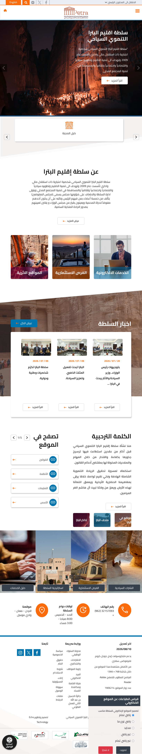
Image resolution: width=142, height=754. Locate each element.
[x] (39, 2)
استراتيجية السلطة (53, 587)
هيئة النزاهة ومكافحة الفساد (75, 687)
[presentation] (136, 137)
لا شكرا (105, 750)
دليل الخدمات (17, 587)
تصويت (123, 750)
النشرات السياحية (124, 587)
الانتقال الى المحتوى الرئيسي (122, 2)
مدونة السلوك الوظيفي (73, 652)
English (13, 2)
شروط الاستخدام (58, 670)
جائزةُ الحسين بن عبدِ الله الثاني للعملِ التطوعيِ (74, 701)
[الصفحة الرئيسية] (5, 10)
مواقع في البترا (125, 520)
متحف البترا (102, 520)
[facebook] (46, 2)
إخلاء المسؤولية (57, 680)
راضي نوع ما (124, 721)
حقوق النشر (59, 661)
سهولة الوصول (59, 689)
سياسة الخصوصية (58, 652)
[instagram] (33, 2)
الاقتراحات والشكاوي (75, 661)
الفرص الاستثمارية (89, 587)
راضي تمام (125, 715)
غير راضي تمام (123, 741)
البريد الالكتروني (76, 676)
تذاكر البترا (81, 520)
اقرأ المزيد (116, 80)
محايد (127, 728)
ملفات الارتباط (59, 698)
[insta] (21, 653)
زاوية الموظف (74, 669)
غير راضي (126, 734)
